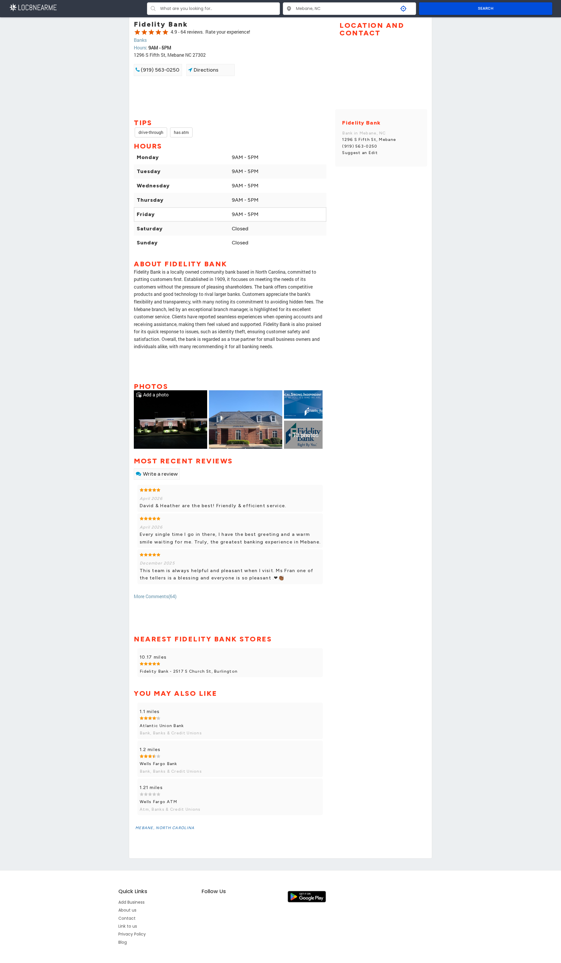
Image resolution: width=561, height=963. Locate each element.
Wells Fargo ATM (158, 801)
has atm (181, 132)
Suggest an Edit (360, 152)
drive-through (150, 132)
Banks (140, 40)
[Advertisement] (230, 97)
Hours (140, 47)
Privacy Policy (132, 934)
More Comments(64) (155, 596)
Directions (205, 70)
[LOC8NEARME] (33, 7)
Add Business (131, 902)
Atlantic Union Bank (162, 725)
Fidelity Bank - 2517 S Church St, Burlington (189, 671)
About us (127, 910)
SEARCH (486, 8)
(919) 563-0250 (159, 70)
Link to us (127, 926)
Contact (127, 918)
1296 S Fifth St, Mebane (369, 139)
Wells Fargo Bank (158, 763)
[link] (170, 419)
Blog (122, 942)
